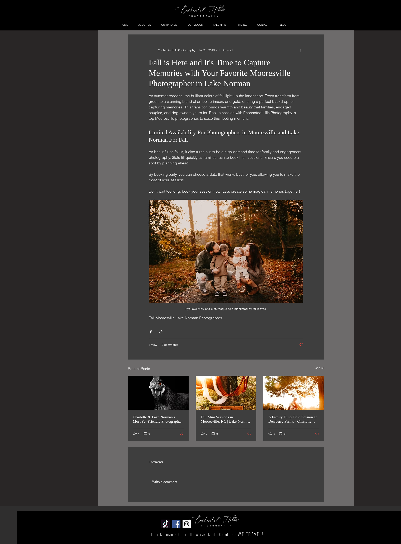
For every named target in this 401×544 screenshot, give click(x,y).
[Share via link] (161, 332)
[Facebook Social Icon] (176, 524)
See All (319, 368)
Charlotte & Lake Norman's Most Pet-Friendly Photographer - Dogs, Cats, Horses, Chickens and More (157, 419)
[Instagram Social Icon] (187, 524)
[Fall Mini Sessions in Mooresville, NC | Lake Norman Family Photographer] (226, 393)
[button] (169, 25)
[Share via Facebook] (151, 332)
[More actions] (300, 50)
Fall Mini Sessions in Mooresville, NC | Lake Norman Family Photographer (225, 419)
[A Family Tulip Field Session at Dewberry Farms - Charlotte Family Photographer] (293, 393)
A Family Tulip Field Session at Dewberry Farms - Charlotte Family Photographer (292, 419)
